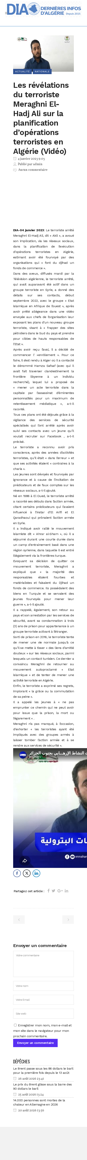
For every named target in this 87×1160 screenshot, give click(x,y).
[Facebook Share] (17, 873)
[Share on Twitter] (53, 890)
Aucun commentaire (33, 170)
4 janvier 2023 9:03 (31, 159)
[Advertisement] (43, 201)
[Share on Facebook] (48, 890)
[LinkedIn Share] (36, 873)
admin (37, 164)
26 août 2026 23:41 (31, 1079)
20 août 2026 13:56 (31, 1110)
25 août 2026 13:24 (31, 1094)
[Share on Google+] (60, 890)
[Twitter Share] (27, 873)
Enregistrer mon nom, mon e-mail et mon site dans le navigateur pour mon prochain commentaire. (42, 1030)
